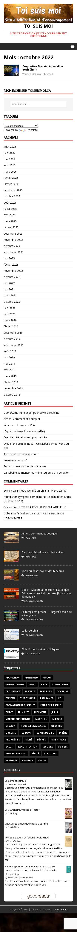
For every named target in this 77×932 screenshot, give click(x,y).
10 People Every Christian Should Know (27, 837)
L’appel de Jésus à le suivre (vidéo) (24, 431)
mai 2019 (9, 363)
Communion (60, 684)
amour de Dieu (15, 684)
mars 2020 (10, 320)
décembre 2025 (13, 190)
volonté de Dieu (16, 753)
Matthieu (41, 719)
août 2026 (10, 146)
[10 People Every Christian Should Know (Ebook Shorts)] (68, 844)
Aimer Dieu (31, 677)
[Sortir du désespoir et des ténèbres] (11, 578)
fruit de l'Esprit (50, 705)
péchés (41, 739)
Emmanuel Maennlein (17, 784)
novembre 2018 (13, 388)
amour (47, 677)
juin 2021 (9, 289)
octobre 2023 (12, 246)
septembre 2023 (14, 252)
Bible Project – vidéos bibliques (40, 649)
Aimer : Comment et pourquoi (22, 419)
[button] (72, 46)
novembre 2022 (13, 270)
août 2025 (10, 202)
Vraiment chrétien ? (15, 460)
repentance (58, 739)
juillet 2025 (10, 208)
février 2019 (11, 382)
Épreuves (11, 760)
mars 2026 (10, 171)
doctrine (63, 691)
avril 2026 (9, 165)
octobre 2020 (12, 301)
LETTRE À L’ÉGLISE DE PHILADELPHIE (42, 507)
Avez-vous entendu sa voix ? (21, 454)
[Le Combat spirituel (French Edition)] (68, 788)
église (42, 760)
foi (60, 698)
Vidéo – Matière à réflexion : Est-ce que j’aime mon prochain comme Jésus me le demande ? (46, 593)
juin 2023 (9, 258)
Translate (32, 130)
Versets (63, 746)
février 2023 (11, 264)
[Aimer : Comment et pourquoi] (11, 541)
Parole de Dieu (45, 732)
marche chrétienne (18, 719)
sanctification (27, 746)
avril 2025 (9, 215)
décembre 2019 (13, 332)
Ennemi (10, 698)
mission (11, 725)
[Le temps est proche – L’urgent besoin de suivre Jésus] (11, 619)
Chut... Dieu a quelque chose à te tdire (26, 823)
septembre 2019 (14, 345)
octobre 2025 (12, 196)
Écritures (50, 753)
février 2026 (11, 177)
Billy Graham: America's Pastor (22, 809)
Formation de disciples (20, 705)
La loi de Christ (30, 630)
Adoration (13, 677)
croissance (13, 691)
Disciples (46, 691)
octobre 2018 (12, 394)
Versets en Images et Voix (19, 425)
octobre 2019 (12, 339)
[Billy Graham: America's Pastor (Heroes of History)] (68, 816)
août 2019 (10, 351)
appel (32, 684)
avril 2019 (9, 370)
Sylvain (50, 73)
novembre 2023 (13, 239)
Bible (44, 684)
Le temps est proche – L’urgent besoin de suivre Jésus (46, 613)
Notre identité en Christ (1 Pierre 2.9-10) (43, 490)
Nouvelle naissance (33, 725)
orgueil (11, 732)
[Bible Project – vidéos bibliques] (11, 656)
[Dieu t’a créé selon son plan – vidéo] (11, 560)
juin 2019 (9, 357)
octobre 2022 (12, 277)
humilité (23, 712)
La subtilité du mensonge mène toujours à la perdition (36, 472)
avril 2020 (9, 314)
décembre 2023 (13, 233)
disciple (30, 691)
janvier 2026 (11, 184)
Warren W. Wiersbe (15, 841)
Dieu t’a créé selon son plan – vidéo (25, 437)
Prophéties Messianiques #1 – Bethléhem (42, 67)
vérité (35, 753)
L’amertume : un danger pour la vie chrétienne (31, 412)
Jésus (54, 712)
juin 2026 (9, 153)
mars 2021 (10, 295)
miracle (57, 719)
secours (47, 746)
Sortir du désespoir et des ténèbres (25, 466)
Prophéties (13, 739)
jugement (40, 712)
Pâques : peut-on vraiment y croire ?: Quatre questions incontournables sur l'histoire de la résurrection (30, 870)
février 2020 (11, 326)
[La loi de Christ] (11, 638)
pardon (26, 732)
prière (63, 732)
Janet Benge (12, 813)
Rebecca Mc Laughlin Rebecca (20, 877)
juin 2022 (9, 283)
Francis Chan (13, 827)
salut (9, 746)
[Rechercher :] (38, 104)
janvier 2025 (11, 227)
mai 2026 (9, 159)
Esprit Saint (27, 698)
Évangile (27, 760)
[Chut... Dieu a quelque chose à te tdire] (68, 831)
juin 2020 (9, 308)
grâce (9, 712)
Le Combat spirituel (16, 780)
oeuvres (56, 725)
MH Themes (61, 909)
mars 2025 (10, 221)
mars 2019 (10, 376)
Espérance (46, 698)
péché (28, 739)
